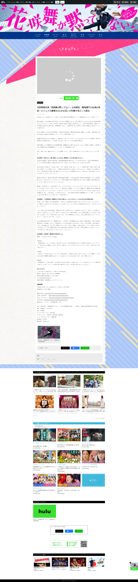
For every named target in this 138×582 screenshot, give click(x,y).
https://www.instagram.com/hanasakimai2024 (61, 297)
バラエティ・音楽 (23, 2)
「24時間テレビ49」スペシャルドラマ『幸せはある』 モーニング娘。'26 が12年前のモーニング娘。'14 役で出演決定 (68, 411)
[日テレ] (3, 2)
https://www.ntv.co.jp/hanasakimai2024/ (55, 293)
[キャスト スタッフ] (73, 35)
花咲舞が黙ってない (69, 18)
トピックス (40, 102)
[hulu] (62, 2)
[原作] (64, 35)
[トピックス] (91, 35)
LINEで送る (85, 348)
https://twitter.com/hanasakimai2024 (58, 295)
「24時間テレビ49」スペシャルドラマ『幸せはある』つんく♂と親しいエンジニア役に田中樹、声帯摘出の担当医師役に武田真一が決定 (44, 391)
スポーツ (34, 2)
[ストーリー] (55, 35)
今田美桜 (42, 359)
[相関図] (46, 35)
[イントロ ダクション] (37, 35)
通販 (52, 2)
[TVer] (57, 2)
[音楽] (82, 35)
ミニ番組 (43, 2)
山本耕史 (48, 359)
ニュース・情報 (15, 2)
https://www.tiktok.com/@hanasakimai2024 (56, 300)
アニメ (38, 2)
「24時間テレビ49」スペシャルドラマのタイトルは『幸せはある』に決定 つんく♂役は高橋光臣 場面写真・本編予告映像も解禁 (93, 391)
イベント (48, 2)
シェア (76, 348)
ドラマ (8, 2)
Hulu (69, 98)
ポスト (66, 348)
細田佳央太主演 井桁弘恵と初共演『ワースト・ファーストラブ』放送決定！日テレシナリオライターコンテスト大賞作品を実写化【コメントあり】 (44, 411)
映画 (30, 2)
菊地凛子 (54, 359)
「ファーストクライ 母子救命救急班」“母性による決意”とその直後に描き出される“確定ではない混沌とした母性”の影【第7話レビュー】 (93, 411)
